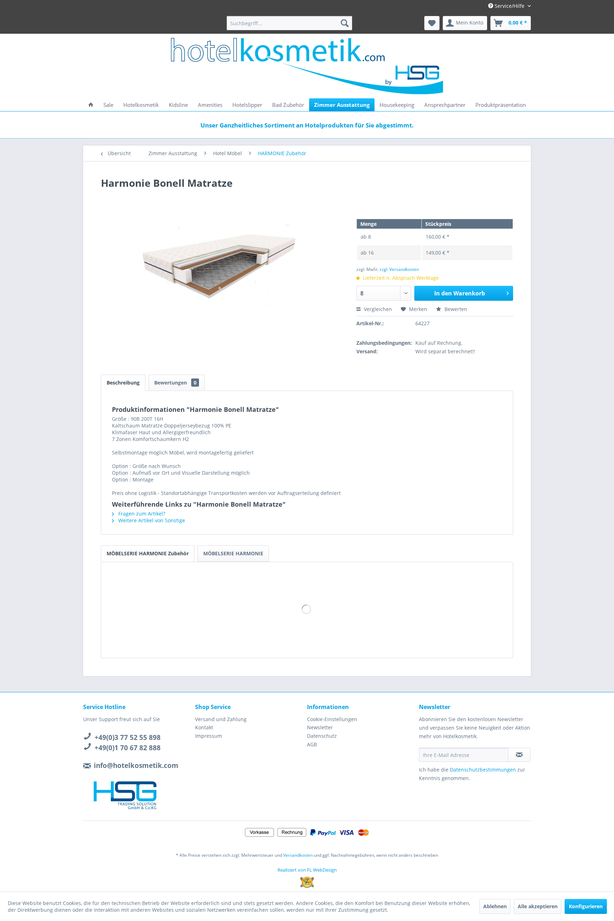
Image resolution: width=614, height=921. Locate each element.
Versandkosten (298, 855)
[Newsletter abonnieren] (519, 755)
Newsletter (320, 727)
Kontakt (204, 727)
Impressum (208, 735)
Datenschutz (322, 735)
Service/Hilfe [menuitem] (509, 5)
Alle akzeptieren (538, 906)
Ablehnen (495, 906)
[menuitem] (289, 23)
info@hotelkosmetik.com (136, 765)
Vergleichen (377, 309)
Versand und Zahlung (221, 719)
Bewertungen (175, 382)
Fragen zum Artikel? (141, 513)
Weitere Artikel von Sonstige (151, 520)
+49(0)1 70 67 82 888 (128, 747)
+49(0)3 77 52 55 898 (128, 737)
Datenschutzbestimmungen (483, 769)
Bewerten (455, 309)
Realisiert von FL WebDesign (307, 870)
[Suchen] (344, 23)
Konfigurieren (586, 906)
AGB (312, 744)
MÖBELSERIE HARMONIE (233, 553)
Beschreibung (123, 382)
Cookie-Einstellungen (332, 719)
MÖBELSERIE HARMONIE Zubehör (148, 553)
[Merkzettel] (432, 23)
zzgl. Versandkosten (399, 269)
